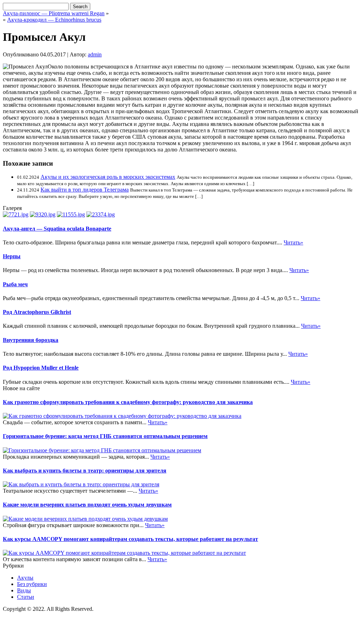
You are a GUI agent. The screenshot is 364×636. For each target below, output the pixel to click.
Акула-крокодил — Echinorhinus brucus (54, 20)
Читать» (293, 242)
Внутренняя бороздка (30, 340)
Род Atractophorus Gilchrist (37, 312)
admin (95, 54)
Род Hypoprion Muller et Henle (41, 368)
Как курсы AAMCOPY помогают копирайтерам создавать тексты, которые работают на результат (130, 539)
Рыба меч (15, 284)
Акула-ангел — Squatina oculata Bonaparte (57, 229)
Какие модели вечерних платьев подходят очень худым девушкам (87, 505)
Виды (24, 590)
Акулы (25, 578)
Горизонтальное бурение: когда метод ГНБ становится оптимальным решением (105, 436)
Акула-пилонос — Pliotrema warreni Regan (54, 13)
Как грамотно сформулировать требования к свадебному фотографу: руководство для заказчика (128, 402)
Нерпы (12, 256)
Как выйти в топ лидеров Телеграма (85, 190)
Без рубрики (32, 584)
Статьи (25, 597)
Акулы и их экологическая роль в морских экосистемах (108, 177)
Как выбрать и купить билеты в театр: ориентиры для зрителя (84, 471)
